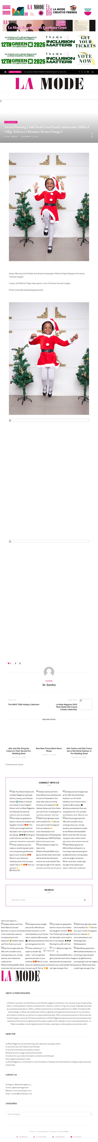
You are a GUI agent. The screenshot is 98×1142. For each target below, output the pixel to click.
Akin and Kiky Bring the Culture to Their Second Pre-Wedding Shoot (18, 751)
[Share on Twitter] (92, 136)
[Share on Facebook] (92, 133)
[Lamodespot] (49, 83)
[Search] (93, 71)
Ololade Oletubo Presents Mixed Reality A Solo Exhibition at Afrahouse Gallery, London (46, 72)
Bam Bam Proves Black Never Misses (49, 749)
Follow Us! (15, 870)
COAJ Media (63, 1131)
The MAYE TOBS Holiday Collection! (23, 704)
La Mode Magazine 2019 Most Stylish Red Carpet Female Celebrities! (66, 707)
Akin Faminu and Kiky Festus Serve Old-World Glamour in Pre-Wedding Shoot (79, 751)
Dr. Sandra (12, 136)
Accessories (11, 122)
